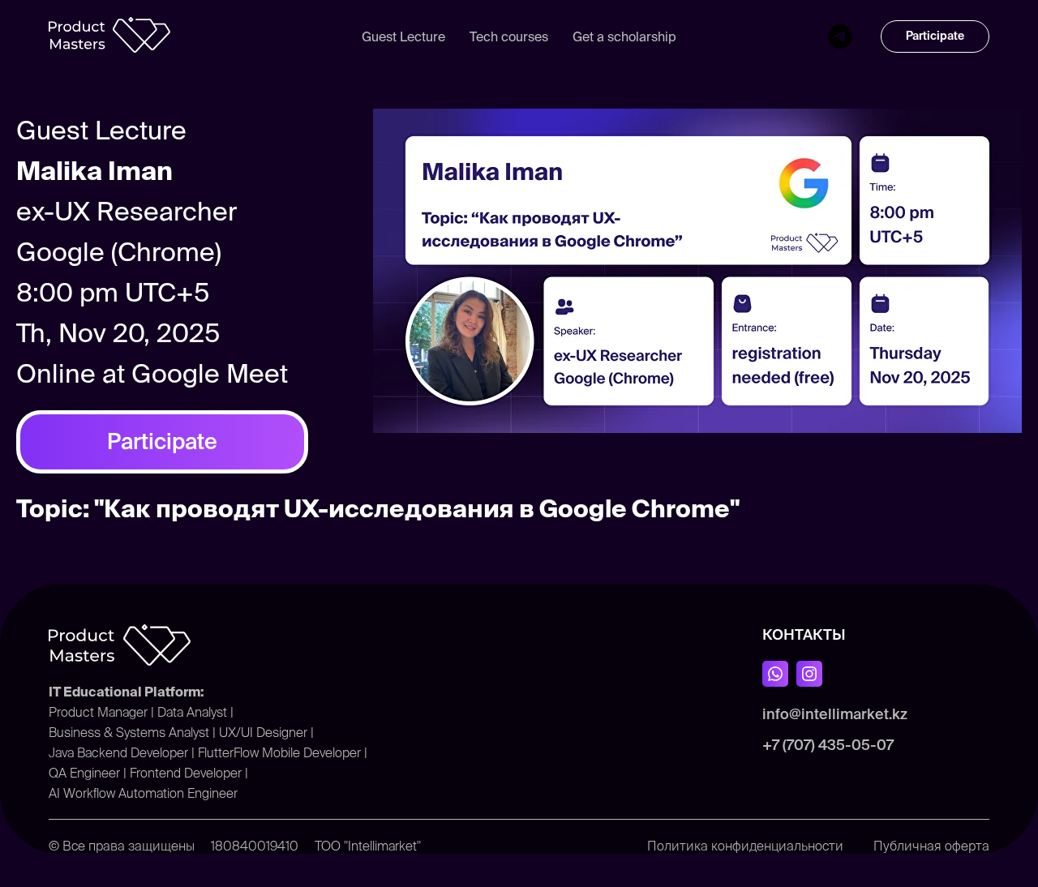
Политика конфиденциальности (745, 845)
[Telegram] (840, 36)
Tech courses (509, 36)
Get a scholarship (624, 36)
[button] (935, 36)
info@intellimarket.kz (834, 713)
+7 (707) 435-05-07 (828, 744)
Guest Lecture (403, 36)
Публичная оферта (931, 845)
